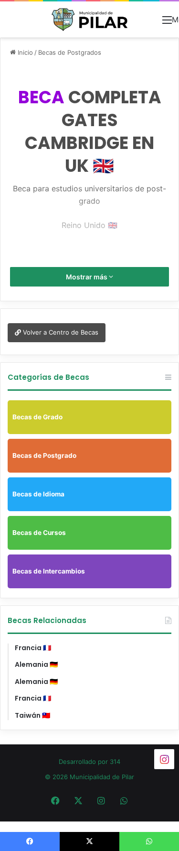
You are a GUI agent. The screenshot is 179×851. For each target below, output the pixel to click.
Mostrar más (87, 277)
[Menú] (167, 23)
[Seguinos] (164, 759)
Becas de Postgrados (69, 52)
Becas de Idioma (38, 494)
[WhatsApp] (124, 800)
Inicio (24, 52)
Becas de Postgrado (44, 455)
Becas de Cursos (39, 532)
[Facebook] (55, 800)
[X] (78, 800)
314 (115, 761)
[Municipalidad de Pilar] (90, 19)
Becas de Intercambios (48, 571)
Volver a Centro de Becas (59, 332)
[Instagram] (101, 800)
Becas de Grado (37, 417)
